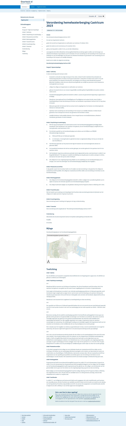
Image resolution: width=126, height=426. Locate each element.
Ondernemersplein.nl (91, 419)
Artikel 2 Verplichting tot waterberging (31, 34)
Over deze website (26, 415)
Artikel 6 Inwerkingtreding (28, 44)
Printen (100, 16)
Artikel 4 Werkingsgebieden (29, 39)
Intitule (24, 27)
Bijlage (24, 51)
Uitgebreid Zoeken (41, 7)
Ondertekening (26, 49)
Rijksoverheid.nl (90, 417)
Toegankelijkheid (47, 419)
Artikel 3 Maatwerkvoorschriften (30, 37)
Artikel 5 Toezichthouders (28, 41)
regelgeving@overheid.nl (94, 401)
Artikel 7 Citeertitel (26, 46)
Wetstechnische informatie (27, 17)
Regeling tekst (24, 20)
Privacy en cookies (47, 417)
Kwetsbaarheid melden (49, 422)
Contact (23, 417)
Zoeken (33, 7)
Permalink (91, 16)
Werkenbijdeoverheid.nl (92, 420)
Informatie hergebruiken (49, 415)
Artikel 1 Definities (26, 32)
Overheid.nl (24, 7)
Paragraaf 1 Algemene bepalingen (30, 30)
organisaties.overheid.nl (90, 398)
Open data (67, 415)
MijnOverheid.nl (90, 415)
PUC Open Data (68, 419)
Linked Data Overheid (70, 417)
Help (23, 420)
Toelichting (25, 53)
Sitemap (45, 420)
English (23, 419)
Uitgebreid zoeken (41, 10)
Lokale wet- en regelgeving (31, 10)
